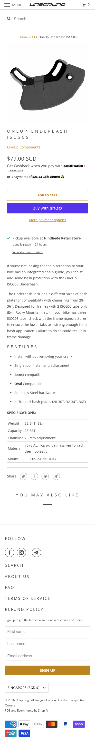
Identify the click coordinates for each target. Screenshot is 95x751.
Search (14, 565)
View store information (27, 252)
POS (7, 710)
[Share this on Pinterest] (44, 476)
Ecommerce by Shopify (32, 710)
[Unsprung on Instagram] (22, 552)
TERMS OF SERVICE (28, 598)
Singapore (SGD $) (24, 687)
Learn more (16, 170)
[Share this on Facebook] (33, 476)
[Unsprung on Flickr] (30, 552)
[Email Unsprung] (37, 552)
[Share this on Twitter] (23, 476)
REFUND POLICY (24, 609)
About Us (17, 576)
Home (23, 37)
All (33, 37)
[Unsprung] (47, 4)
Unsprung (23, 700)
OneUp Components (23, 147)
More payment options (47, 220)
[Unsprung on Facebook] (10, 552)
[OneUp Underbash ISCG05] (47, 83)
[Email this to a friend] (55, 476)
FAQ (9, 587)
